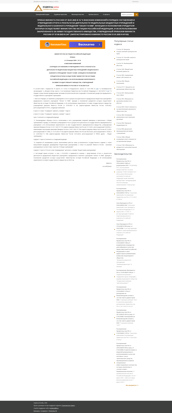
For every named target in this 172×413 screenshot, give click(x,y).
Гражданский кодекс (42, 14)
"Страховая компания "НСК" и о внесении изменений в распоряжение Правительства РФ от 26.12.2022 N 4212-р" (126, 296)
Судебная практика (60, 14)
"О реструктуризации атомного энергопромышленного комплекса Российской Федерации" (126, 229)
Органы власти (93, 14)
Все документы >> (132, 385)
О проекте (106, 14)
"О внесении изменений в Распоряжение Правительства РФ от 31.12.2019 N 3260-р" (126, 194)
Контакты (135, 1)
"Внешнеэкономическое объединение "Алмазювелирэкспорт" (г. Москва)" (126, 252)
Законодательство (77, 14)
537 (108, 91)
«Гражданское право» (68, 405)
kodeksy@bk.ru (54, 408)
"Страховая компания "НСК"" (125, 317)
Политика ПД (53, 411)
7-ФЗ (97, 89)
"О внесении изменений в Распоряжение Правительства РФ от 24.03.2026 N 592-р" (126, 334)
